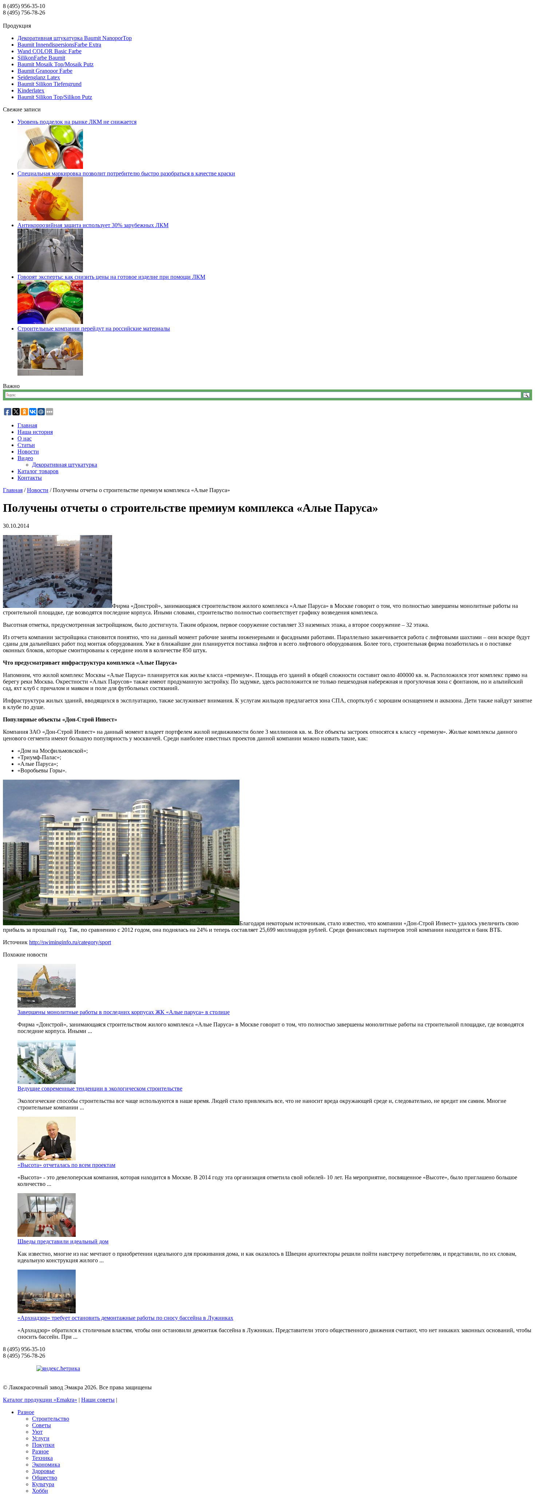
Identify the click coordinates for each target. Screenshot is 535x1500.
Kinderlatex (30, 90)
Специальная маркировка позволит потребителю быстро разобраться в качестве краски (126, 173)
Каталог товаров (38, 471)
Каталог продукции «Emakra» (40, 1400)
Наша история (35, 432)
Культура (43, 1484)
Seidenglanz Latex (38, 77)
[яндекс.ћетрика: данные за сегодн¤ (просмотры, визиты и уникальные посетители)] (58, 1368)
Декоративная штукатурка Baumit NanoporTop (74, 38)
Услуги (40, 1438)
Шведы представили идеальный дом (62, 1241)
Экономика (46, 1464)
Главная (27, 425)
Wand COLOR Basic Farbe (49, 51)
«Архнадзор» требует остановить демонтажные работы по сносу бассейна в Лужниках (125, 1318)
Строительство (50, 1419)
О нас (24, 438)
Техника (42, 1458)
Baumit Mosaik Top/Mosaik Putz (55, 64)
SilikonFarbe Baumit (41, 58)
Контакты (29, 478)
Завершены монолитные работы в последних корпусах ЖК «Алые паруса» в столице (123, 1012)
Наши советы (98, 1400)
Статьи (26, 445)
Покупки (43, 1445)
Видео (25, 458)
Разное (25, 1412)
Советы (41, 1425)
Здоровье (43, 1471)
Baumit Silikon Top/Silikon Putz (54, 97)
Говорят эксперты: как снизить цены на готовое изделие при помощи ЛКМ (111, 277)
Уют (37, 1432)
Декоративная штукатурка (64, 465)
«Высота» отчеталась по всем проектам (66, 1165)
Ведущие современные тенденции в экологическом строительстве (99, 1088)
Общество (44, 1478)
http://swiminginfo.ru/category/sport (70, 942)
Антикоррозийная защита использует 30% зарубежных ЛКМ (93, 225)
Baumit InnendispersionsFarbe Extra (59, 44)
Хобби (40, 1491)
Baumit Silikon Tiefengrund (49, 84)
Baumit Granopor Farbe (44, 71)
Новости (28, 451)
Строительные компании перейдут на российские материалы (93, 328)
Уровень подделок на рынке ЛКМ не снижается (76, 122)
